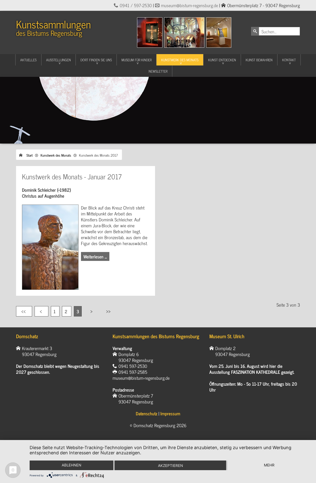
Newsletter (158, 71)
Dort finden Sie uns (96, 60)
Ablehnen (71, 465)
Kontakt (289, 60)
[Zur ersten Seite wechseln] (24, 311)
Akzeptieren (170, 465)
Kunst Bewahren (259, 60)
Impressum (170, 413)
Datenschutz (146, 413)
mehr (269, 465)
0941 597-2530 (132, 366)
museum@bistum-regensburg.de (189, 5)
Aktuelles (28, 60)
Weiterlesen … (95, 256)
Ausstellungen (58, 60)
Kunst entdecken (222, 60)
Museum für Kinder (136, 60)
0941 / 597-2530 (136, 5)
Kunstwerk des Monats (179, 60)
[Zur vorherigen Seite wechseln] (41, 311)
